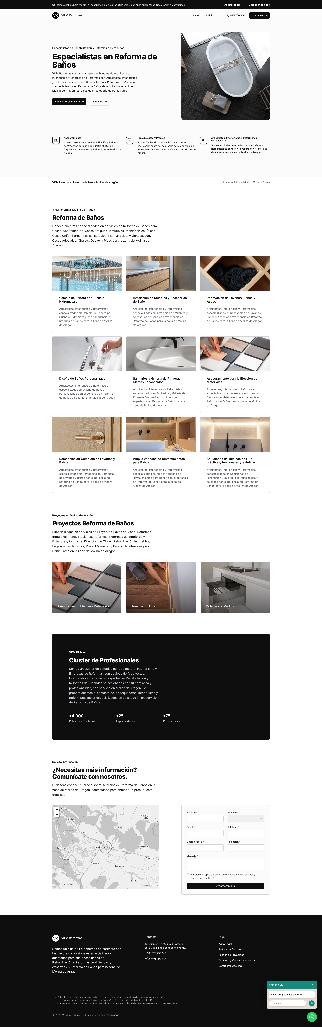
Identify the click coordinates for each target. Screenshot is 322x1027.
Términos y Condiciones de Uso (237, 960)
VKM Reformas (71, 15)
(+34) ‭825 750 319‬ (155, 953)
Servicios (209, 15)
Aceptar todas (232, 4)
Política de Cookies (229, 949)
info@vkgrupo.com (156, 958)
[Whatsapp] (312, 1017)
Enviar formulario (226, 885)
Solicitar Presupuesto (67, 101)
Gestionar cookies (259, 4)
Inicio (195, 15)
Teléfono (233, 827)
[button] (105, 847)
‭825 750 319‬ (237, 15)
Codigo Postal (195, 841)
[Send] (312, 1003)
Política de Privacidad (225, 874)
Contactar (257, 15)
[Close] (313, 985)
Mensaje (192, 856)
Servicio (233, 812)
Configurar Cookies (230, 965)
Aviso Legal (225, 944)
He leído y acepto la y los (223, 876)
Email (191, 827)
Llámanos (97, 101)
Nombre (192, 812)
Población (234, 841)
